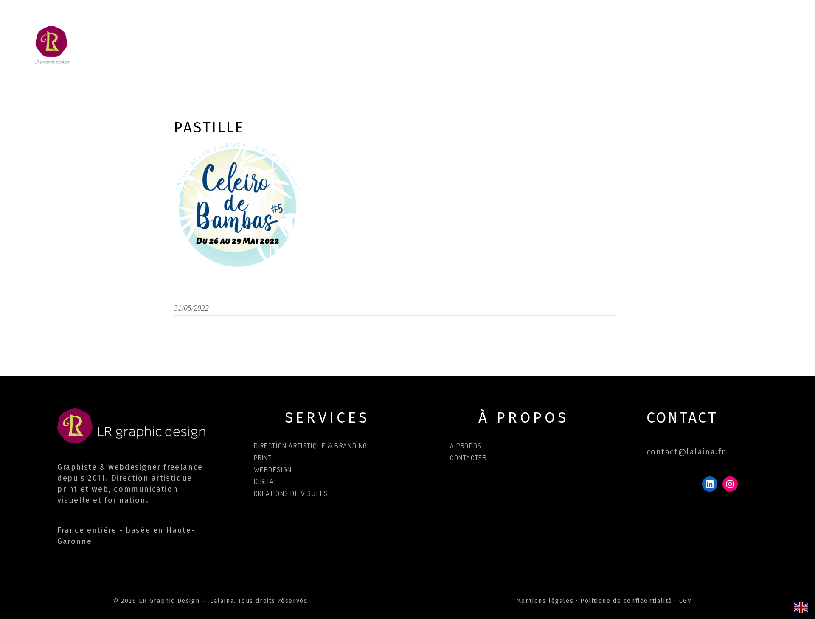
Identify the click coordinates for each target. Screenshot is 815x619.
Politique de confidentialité (626, 601)
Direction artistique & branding (311, 446)
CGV (685, 601)
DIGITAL (266, 481)
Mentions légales (545, 601)
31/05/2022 (191, 308)
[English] (801, 607)
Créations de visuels (291, 493)
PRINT (263, 458)
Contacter (468, 458)
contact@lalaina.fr (685, 452)
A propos (466, 446)
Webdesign (273, 469)
